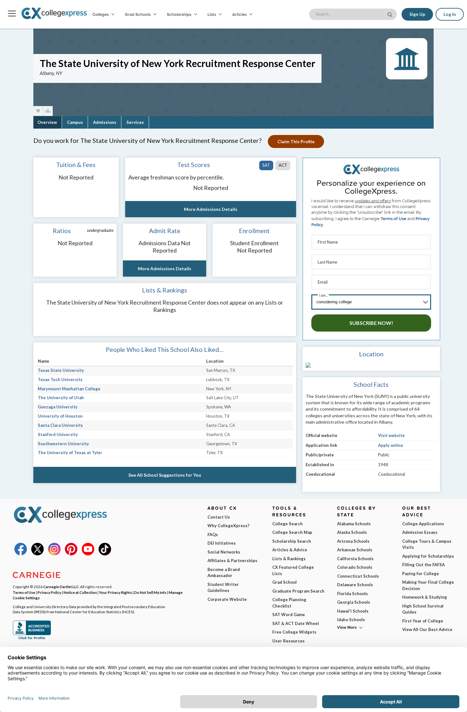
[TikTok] (105, 554)
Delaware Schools (355, 584)
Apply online (390, 445)
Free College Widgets (294, 632)
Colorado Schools (354, 567)
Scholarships (179, 14)
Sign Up (417, 14)
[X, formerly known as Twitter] (37, 554)
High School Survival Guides (422, 609)
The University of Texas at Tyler (70, 452)
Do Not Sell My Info (150, 592)
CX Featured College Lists (293, 570)
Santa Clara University (60, 425)
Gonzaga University (58, 406)
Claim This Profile (296, 141)
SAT (266, 165)
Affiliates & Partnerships (232, 560)
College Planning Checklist (289, 602)
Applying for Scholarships (428, 556)
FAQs (212, 534)
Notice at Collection (80, 592)
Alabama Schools (354, 523)
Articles (239, 14)
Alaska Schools (352, 532)
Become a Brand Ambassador (223, 572)
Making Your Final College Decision (428, 585)
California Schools (355, 558)
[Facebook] (21, 554)
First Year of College (422, 620)
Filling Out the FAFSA (423, 564)
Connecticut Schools (358, 576)
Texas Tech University (60, 379)
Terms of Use (393, 218)
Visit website (391, 435)
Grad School (284, 582)
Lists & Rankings (289, 558)
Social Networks (223, 551)
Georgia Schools (353, 602)
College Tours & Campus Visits (426, 544)
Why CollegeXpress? (228, 525)
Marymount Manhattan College (69, 388)
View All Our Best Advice (427, 629)
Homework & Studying (424, 597)
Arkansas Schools (354, 549)
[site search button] (390, 13)
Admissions (104, 122)
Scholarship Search (291, 541)
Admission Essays (419, 532)
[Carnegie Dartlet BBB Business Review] (32, 638)
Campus (75, 122)
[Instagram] (54, 554)
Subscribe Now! (371, 323)
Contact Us (218, 517)
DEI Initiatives (221, 543)
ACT (283, 165)
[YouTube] (88, 554)
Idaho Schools (351, 619)
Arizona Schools (353, 541)
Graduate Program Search (298, 591)
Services (135, 122)
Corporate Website (227, 599)
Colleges (100, 14)
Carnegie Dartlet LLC (61, 586)
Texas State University (61, 370)
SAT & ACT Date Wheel (295, 623)
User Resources (288, 640)
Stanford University (58, 434)
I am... (323, 295)
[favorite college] (38, 111)
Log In (449, 14)
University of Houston (60, 416)
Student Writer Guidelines (223, 587)
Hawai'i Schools (353, 611)
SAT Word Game (288, 614)
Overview (47, 122)
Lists (212, 14)
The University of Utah (61, 397)
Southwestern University (63, 443)
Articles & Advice (289, 549)
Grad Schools (138, 14)
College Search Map (292, 532)
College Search (287, 523)
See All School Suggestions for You (164, 475)
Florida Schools (352, 593)
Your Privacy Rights (115, 592)
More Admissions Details (210, 209)
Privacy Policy (49, 592)
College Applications (423, 523)
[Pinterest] (71, 554)
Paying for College (420, 573)
